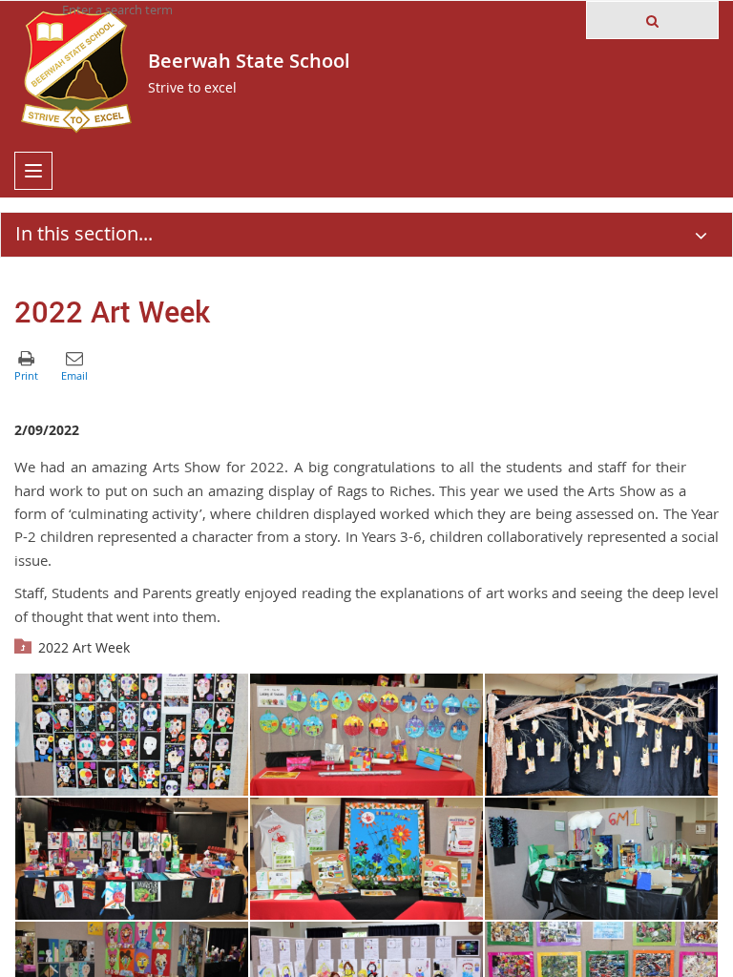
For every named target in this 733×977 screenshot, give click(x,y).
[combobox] (157, 9)
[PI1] (601, 735)
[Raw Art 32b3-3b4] (131, 735)
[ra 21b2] (366, 735)
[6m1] (601, 859)
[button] (652, 20)
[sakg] (366, 859)
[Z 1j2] (131, 859)
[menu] (33, 171)
